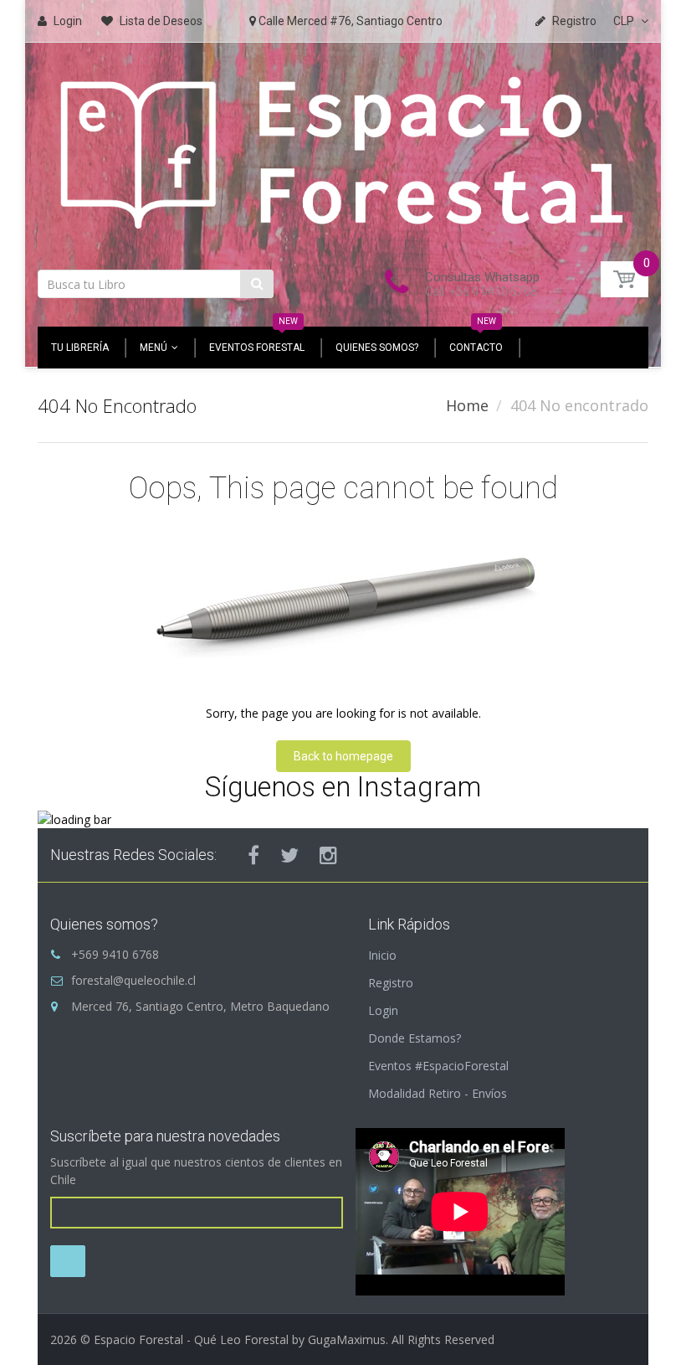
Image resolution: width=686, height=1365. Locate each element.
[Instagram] (328, 855)
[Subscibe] (67, 1261)
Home (467, 405)
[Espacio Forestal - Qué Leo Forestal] (343, 150)
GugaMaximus (347, 1339)
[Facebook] (253, 855)
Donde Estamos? (414, 1038)
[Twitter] (289, 855)
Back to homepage (343, 756)
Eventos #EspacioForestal (438, 1066)
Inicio (382, 955)
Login (383, 1010)
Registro (390, 983)
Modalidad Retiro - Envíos (437, 1093)
